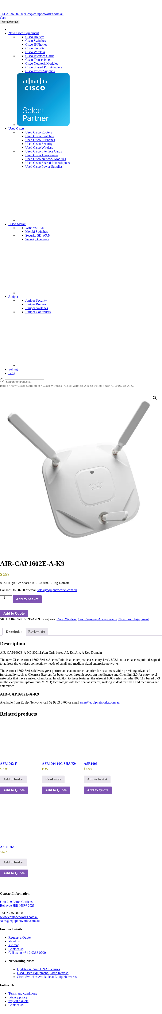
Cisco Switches (35, 40)
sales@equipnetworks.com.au (43, 14)
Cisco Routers (34, 37)
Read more (53, 779)
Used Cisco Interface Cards (43, 151)
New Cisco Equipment (23, 33)
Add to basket (27, 599)
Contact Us (15, 949)
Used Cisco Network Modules (45, 159)
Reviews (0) (36, 631)
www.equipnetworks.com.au (19, 917)
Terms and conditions (22, 993)
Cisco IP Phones (36, 44)
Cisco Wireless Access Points (83, 385)
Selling (13, 369)
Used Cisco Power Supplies (43, 166)
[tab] (14, 632)
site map (13, 945)
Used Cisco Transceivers (41, 155)
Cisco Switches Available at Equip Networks (47, 977)
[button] (155, 398)
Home (4, 385)
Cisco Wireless (35, 52)
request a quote (18, 1001)
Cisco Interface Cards (39, 56)
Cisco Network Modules (41, 63)
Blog (11, 373)
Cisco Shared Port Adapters (43, 67)
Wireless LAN (35, 228)
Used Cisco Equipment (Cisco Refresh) (43, 973)
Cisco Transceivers (37, 59)
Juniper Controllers (38, 312)
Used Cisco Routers (38, 132)
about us (14, 941)
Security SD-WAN (37, 235)
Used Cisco (16, 128)
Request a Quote (19, 937)
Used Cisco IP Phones (40, 140)
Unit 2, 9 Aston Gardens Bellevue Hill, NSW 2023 (17, 903)
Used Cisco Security (39, 144)
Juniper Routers (35, 304)
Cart (3, 17)
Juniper (13, 296)
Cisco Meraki (17, 224)
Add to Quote (14, 613)
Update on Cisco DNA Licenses (38, 969)
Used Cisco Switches (39, 136)
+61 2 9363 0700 (11, 14)
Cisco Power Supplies (40, 71)
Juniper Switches (36, 308)
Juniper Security (36, 300)
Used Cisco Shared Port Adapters (47, 163)
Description (14, 631)
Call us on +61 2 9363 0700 (27, 952)
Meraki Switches (36, 231)
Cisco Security (35, 48)
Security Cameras (37, 239)
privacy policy (17, 997)
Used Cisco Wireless (39, 147)
